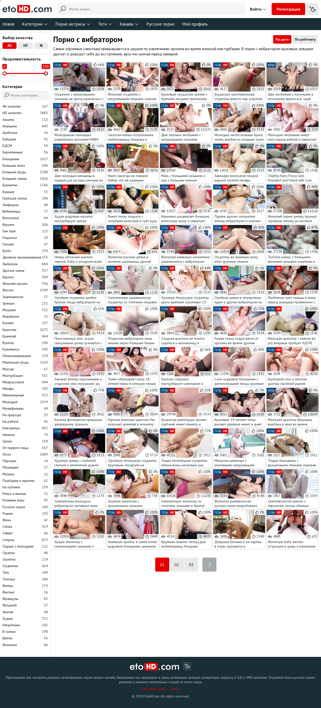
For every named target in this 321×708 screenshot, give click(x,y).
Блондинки (25, 159)
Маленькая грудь (25, 362)
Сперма (25, 540)
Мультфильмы (25, 408)
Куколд (25, 342)
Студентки (25, 566)
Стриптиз (25, 559)
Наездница (25, 428)
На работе (25, 421)
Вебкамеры (25, 211)
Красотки (25, 329)
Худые (25, 618)
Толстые (25, 579)
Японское (25, 645)
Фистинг (25, 592)
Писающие (25, 467)
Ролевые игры (25, 500)
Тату (25, 572)
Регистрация (288, 9)
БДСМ (25, 145)
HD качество (25, 113)
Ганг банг (25, 231)
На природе (25, 415)
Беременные (25, 152)
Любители (25, 264)
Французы (25, 598)
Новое (9, 24)
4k (41, 45)
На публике (25, 487)
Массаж (25, 369)
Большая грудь (25, 172)
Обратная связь (154, 689)
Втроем (25, 224)
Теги (102, 24)
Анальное (25, 126)
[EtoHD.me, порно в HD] (154, 667)
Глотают (25, 244)
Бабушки (25, 139)
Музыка (25, 474)
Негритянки (25, 625)
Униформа (25, 205)
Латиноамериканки (25, 355)
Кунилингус (25, 349)
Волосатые (25, 218)
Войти (256, 9)
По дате (282, 39)
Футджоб (25, 605)
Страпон (25, 553)
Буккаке (25, 192)
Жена (25, 520)
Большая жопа (25, 165)
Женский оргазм (25, 283)
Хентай (25, 612)
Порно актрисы (70, 24)
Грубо (25, 250)
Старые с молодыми (25, 546)
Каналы (126, 24)
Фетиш (25, 585)
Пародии (25, 461)
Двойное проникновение (25, 257)
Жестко (25, 290)
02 (177, 564)
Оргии (25, 441)
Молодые (25, 402)
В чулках (25, 631)
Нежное (25, 434)
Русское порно (160, 24)
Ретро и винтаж (25, 493)
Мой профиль (195, 24)
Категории (32, 24)
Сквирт (25, 533)
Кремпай (25, 336)
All (10, 45)
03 (191, 564)
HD (25, 45)
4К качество (25, 106)
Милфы (25, 388)
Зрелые (25, 303)
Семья (25, 526)
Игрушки (25, 310)
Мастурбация (25, 375)
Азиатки (25, 119)
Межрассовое (25, 382)
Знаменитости (25, 297)
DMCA (175, 689)
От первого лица (25, 448)
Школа (25, 638)
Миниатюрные (25, 395)
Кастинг (25, 323)
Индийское (25, 316)
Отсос (25, 454)
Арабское (25, 132)
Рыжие (25, 513)
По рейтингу (305, 39)
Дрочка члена (25, 270)
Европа (25, 277)
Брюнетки (25, 185)
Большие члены (25, 178)
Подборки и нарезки (25, 480)
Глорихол (25, 237)
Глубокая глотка (25, 198)
